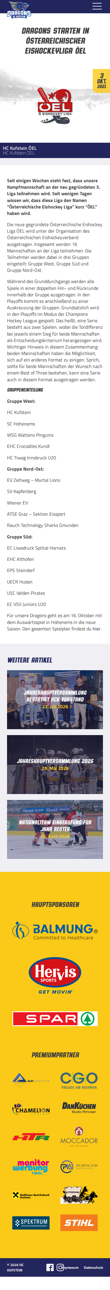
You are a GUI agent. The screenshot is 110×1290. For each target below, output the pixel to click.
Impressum (70, 1267)
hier (97, 628)
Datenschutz (93, 1267)
